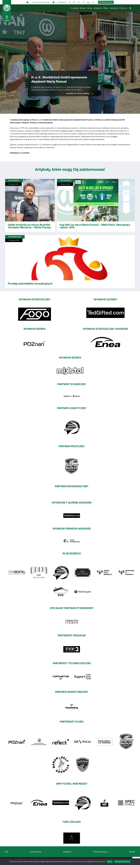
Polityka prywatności (100, 852)
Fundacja (74, 8)
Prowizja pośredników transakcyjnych (30, 283)
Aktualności (67, 852)
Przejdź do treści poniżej (77, 93)
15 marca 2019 (13, 240)
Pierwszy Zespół (35, 852)
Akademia (97, 8)
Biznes (83, 8)
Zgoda (109, 861)
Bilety (105, 8)
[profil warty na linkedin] (88, 2)
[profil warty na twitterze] (79, 2)
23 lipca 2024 (65, 184)
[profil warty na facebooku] (69, 2)
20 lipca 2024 (13, 184)
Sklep (89, 8)
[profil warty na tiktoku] (93, 2)
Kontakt (132, 852)
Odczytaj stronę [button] (107, 2)
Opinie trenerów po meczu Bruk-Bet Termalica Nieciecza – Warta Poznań (29, 226)
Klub (6, 852)
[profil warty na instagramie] (74, 2)
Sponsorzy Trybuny (118, 8)
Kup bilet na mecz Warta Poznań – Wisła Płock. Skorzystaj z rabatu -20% (95, 226)
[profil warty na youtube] (83, 2)
